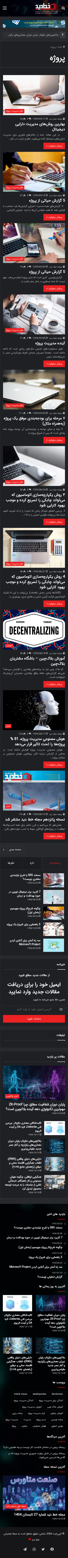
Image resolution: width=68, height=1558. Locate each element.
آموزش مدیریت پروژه (32, 1407)
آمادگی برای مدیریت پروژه (51, 1400)
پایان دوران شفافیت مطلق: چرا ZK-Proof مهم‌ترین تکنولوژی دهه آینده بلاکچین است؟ (35, 1107)
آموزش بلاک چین (55, 1407)
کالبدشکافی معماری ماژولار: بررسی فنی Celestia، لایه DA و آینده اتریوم (23, 1127)
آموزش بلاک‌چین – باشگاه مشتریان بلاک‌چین (37, 661)
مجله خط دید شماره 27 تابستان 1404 (39, 1514)
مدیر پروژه (41, 1419)
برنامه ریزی (17, 1413)
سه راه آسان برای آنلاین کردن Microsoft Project (25, 942)
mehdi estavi (20, 1394)
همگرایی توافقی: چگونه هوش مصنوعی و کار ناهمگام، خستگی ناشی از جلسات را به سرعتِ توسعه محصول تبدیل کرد (23, 1183)
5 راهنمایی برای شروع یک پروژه (23, 924)
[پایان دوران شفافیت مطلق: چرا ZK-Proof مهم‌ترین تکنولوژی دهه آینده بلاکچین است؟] (50, 1303)
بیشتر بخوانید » (54, 146)
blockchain (57, 1394)
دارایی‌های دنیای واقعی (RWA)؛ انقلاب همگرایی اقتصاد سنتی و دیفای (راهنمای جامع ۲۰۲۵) (24, 1163)
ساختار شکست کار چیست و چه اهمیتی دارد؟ (26, 1447)
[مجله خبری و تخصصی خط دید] (47, 8)
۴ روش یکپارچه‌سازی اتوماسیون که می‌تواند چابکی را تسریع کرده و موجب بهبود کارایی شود (35, 500)
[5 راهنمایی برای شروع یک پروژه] (53, 929)
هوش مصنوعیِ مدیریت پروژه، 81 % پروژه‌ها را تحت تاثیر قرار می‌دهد (37, 741)
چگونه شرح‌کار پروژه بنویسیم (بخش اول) (25, 910)
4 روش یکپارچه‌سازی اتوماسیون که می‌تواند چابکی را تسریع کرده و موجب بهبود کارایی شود (35, 582)
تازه (32, 863)
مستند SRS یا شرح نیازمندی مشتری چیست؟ (25, 877)
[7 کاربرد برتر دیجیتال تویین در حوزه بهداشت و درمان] (53, 897)
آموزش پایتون (56, 1413)
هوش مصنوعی (39, 1426)
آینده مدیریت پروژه (50, 343)
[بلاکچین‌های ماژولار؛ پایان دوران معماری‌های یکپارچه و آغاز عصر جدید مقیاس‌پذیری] (54, 1146)
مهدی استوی (57, 1426)
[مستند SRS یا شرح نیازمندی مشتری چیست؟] (53, 880)
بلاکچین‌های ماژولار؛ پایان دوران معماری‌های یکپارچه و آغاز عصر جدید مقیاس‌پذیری (24, 1145)
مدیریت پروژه (11, 1419)
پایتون (24, 1426)
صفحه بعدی (15, 850)
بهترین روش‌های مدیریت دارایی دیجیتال (40, 126)
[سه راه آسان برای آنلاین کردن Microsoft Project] (53, 945)
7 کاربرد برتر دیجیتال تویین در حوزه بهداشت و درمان (24, 894)
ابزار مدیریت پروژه (36, 1413)
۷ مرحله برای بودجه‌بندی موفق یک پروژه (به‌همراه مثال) (34, 420)
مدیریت (27, 1419)
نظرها (11, 863)
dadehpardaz (39, 1394)
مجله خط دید (55, 119)
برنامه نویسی (57, 1419)
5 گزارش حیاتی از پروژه (47, 200)
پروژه (14, 1426)
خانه (60, 47)
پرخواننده (54, 863)
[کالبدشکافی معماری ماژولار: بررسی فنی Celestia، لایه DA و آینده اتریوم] (54, 1128)
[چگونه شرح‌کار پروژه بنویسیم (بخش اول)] (53, 913)
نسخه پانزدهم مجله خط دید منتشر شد (35, 819)
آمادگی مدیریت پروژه (23, 1400)
